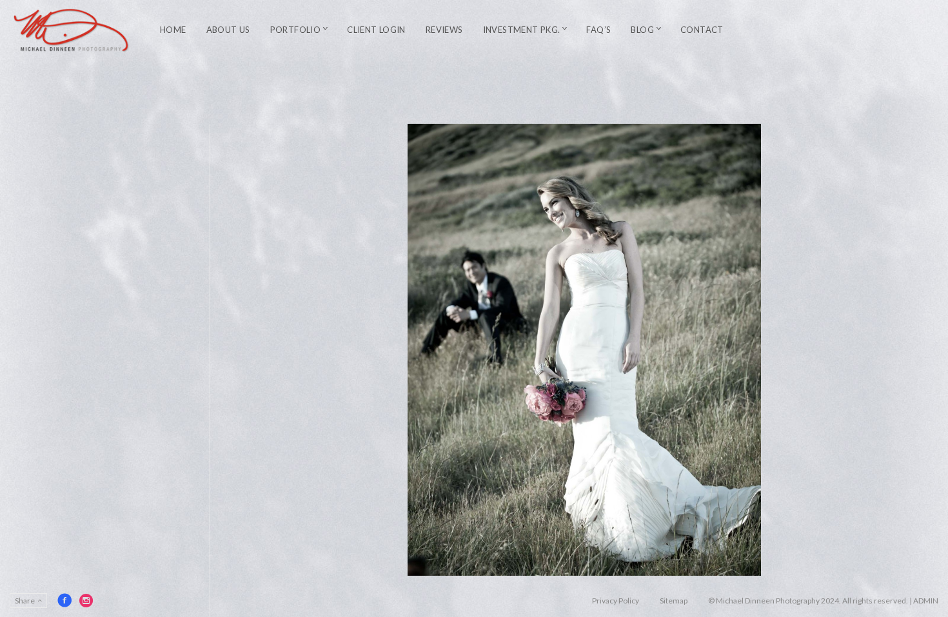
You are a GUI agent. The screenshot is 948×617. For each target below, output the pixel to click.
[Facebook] (64, 600)
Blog (642, 29)
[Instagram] (86, 600)
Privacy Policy (615, 600)
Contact (702, 29)
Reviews (444, 29)
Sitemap (673, 600)
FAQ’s (598, 29)
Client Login (376, 29)
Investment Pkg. (521, 29)
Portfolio (295, 29)
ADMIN (925, 600)
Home (173, 29)
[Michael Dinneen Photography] (71, 30)
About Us (228, 29)
